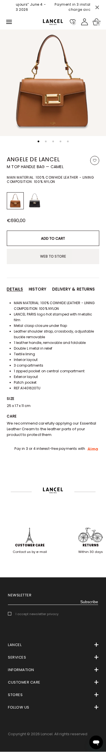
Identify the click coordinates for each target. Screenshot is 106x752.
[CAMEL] (15, 200)
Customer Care (30, 545)
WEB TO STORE (53, 256)
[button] (38, 141)
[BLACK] (34, 200)
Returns (91, 545)
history (38, 289)
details (15, 289)
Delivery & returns (73, 289)
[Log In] (84, 21)
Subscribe (89, 601)
